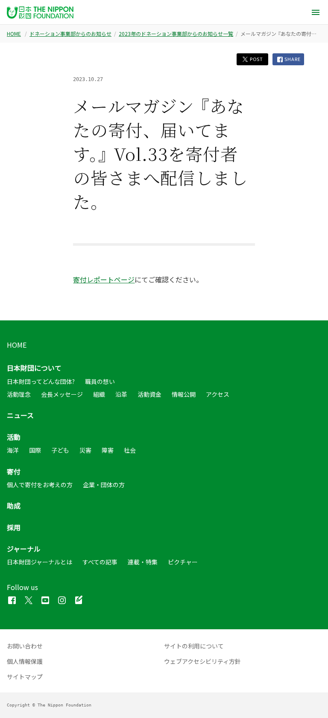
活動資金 (149, 394)
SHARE (292, 59)
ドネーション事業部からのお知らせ (70, 34)
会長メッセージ (62, 394)
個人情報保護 (25, 661)
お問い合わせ (25, 646)
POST (256, 59)
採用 (13, 527)
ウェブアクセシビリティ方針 (202, 661)
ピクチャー (183, 562)
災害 (85, 450)
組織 (99, 394)
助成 (13, 505)
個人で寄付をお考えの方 (40, 484)
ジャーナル (24, 549)
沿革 (121, 394)
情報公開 (184, 394)
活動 (13, 437)
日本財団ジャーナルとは (39, 562)
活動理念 (19, 394)
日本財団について (34, 368)
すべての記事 (99, 562)
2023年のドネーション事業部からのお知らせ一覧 (176, 34)
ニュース (20, 415)
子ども (60, 450)
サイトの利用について (194, 646)
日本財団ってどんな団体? (41, 381)
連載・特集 (143, 562)
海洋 (13, 450)
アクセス (217, 394)
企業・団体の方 (104, 484)
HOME (14, 34)
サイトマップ (25, 676)
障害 (108, 450)
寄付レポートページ (104, 279)
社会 (130, 450)
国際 (35, 450)
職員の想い (100, 381)
